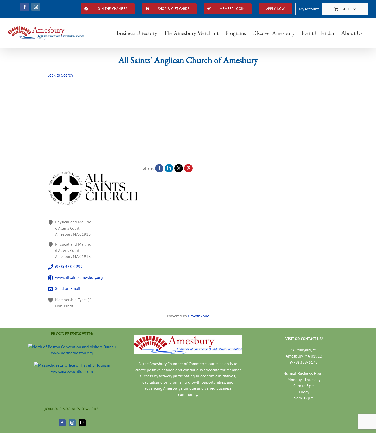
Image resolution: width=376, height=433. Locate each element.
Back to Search (60, 75)
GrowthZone (198, 315)
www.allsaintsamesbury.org (79, 277)
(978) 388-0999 (69, 266)
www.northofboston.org (72, 352)
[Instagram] (72, 422)
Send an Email (67, 288)
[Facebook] (62, 422)
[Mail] (82, 422)
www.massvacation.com (72, 371)
